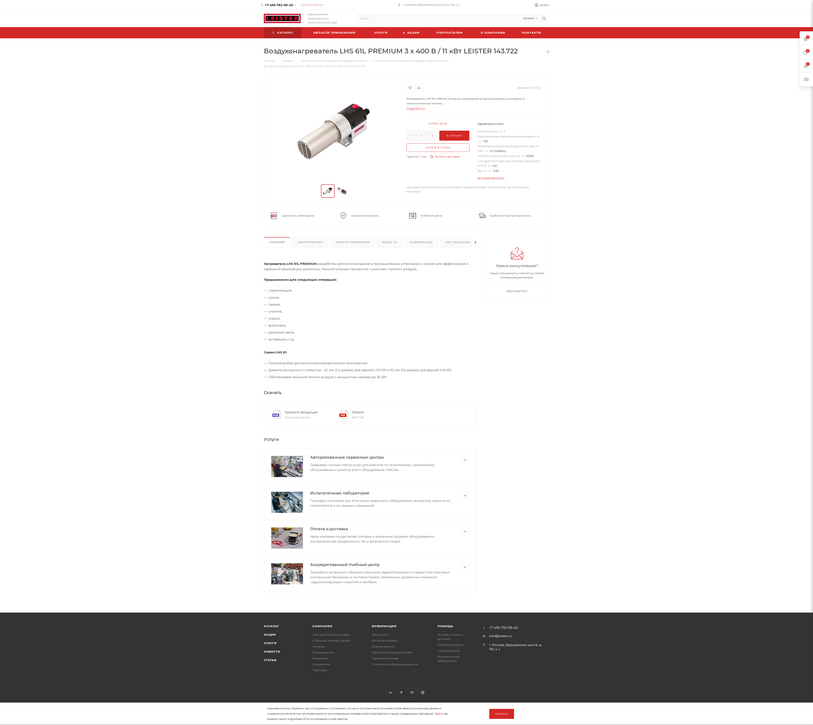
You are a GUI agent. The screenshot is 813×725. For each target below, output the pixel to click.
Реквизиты (320, 658)
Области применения (352, 242)
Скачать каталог (383, 646)
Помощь (445, 626)
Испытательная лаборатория (339, 493)
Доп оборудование (460, 242)
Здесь (439, 713)
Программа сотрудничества (392, 652)
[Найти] (544, 18)
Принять (501, 714)
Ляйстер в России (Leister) (331, 634)
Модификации (421, 242)
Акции (270, 634)
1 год (423, 156)
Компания (322, 626)
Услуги (270, 643)
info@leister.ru (500, 636)
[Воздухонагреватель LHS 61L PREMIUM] (335, 131)
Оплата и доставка (447, 156)
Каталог (358, 412)
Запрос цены (438, 123)
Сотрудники (321, 664)
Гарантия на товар (385, 658)
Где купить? (380, 634)
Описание (277, 242)
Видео (389, 242)
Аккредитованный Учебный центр (344, 564)
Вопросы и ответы (385, 640)
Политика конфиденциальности (395, 664)
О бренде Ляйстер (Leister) (331, 640)
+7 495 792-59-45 (279, 5)
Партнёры (319, 670)
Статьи (270, 660)
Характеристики (310, 242)
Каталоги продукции (301, 412)
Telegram (401, 692)
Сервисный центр (450, 644)
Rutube (411, 692)
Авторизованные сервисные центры (347, 457)
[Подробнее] (465, 460)
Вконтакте (390, 692)
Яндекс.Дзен (422, 692)
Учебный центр (448, 650)
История (318, 646)
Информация (384, 626)
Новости (272, 651)
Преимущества (323, 652)
